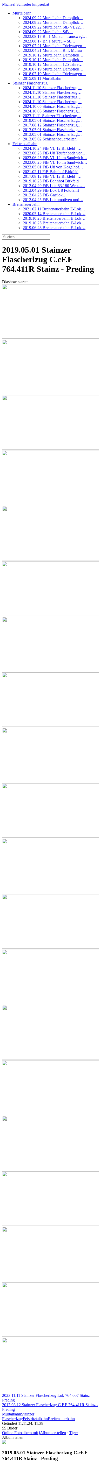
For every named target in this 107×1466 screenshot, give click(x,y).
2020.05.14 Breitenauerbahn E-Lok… (54, 213)
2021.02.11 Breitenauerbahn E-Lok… (54, 209)
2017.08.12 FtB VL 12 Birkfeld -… (52, 176)
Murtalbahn (21, 13)
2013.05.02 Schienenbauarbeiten (50, 139)
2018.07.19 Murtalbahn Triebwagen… (54, 74)
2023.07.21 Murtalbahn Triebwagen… (54, 46)
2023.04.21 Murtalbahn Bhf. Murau (52, 50)
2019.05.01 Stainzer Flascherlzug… (52, 120)
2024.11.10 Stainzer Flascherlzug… (52, 88)
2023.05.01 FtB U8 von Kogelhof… (53, 167)
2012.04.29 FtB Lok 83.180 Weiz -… (54, 185)
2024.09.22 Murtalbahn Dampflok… (53, 18)
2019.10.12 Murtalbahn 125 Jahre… (53, 64)
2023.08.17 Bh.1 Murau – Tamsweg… (55, 36)
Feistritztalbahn (24, 143)
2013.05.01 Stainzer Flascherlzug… (52, 129)
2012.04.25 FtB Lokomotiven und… (53, 199)
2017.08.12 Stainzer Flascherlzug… (52, 125)
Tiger (73, 1433)
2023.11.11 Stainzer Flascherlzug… (52, 115)
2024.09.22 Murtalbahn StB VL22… (53, 27)
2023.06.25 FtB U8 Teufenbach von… (55, 153)
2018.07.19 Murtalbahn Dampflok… (53, 69)
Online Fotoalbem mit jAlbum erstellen (34, 1433)
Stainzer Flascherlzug (30, 83)
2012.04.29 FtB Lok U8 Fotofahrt (51, 190)
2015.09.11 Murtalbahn (42, 78)
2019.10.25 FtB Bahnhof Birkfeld (51, 181)
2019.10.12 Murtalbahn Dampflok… (53, 55)
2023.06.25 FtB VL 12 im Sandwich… (55, 157)
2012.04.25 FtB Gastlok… (45, 195)
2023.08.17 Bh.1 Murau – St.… (49, 41)
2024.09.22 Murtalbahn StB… (48, 32)
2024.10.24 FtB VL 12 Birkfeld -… (52, 148)
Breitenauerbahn (25, 204)
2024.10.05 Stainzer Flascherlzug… (52, 106)
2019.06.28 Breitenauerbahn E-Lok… (54, 227)
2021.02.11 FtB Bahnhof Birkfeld (50, 171)
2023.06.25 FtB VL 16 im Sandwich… (55, 162)
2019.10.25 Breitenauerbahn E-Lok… (54, 218)
